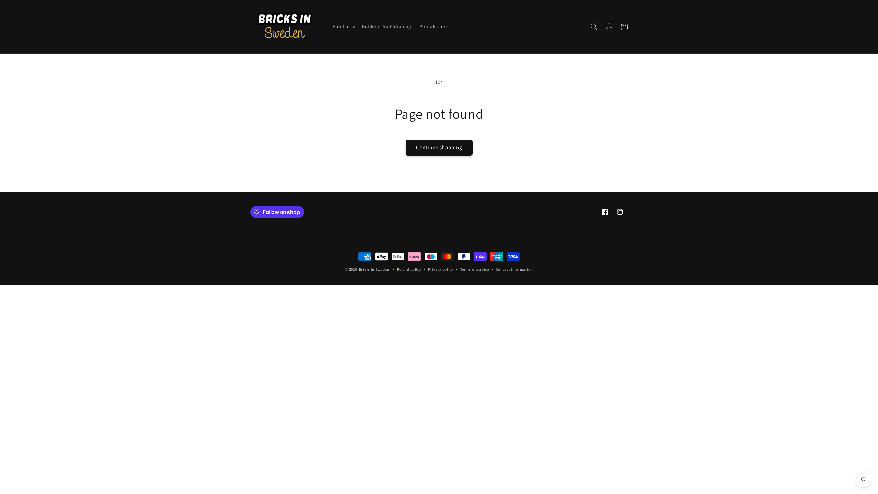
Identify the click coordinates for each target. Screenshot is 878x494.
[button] (343, 26)
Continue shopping (439, 147)
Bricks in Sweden (374, 269)
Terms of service (474, 269)
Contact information (514, 269)
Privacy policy (440, 269)
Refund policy (409, 269)
